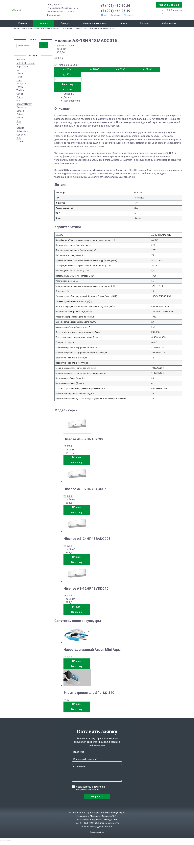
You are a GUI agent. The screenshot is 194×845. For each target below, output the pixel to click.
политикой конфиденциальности (90, 788)
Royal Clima (22, 66)
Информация (169, 23)
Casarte (20, 128)
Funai (19, 76)
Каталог (44, 23)
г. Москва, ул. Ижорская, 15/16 (63, 8)
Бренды (65, 23)
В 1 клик (67, 89)
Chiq (18, 121)
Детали (67, 97)
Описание (68, 94)
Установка (68, 65)
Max (106, 15)
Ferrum (19, 87)
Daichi (19, 97)
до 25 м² (120, 69)
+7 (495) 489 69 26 (115, 6)
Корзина (144, 23)
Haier (19, 80)
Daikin (19, 114)
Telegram (128, 15)
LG (17, 70)
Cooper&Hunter (24, 104)
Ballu (18, 138)
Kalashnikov (22, 131)
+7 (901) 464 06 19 (115, 11)
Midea (19, 141)
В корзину (67, 84)
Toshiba (20, 90)
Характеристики (71, 100)
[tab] (122, 94)
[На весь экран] (4, 840)
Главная (22, 23)
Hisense (57, 28)
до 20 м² (94, 69)
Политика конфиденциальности (97, 826)
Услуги (123, 23)
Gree (18, 100)
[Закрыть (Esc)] (10, 840)
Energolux (21, 83)
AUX (18, 124)
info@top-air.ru (55, 4)
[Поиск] (43, 45)
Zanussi (20, 110)
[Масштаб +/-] (1, 840)
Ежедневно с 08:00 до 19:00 (61, 11)
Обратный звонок (169, 5)
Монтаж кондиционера (95, 23)
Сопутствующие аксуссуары (77, 621)
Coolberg (21, 134)
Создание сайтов (97, 832)
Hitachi (19, 73)
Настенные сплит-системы (36, 28)
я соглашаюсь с (90, 788)
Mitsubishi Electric (25, 63)
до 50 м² (67, 69)
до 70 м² (67, 74)
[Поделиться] (7, 840)
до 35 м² (147, 69)
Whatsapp (116, 15)
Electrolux (21, 107)
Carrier (19, 93)
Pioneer (20, 117)
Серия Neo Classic (72, 28)
